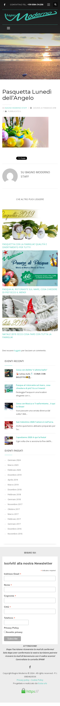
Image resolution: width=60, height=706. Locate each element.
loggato (17, 350)
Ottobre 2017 (14, 509)
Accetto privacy (14, 632)
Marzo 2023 (13, 465)
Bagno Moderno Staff (16, 108)
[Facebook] (4, 4)
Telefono (9, 617)
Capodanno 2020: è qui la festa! (31, 437)
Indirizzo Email (12, 573)
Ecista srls (42, 683)
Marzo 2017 (13, 514)
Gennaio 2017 (14, 523)
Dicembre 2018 (14, 489)
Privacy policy (23, 680)
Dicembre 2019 (14, 474)
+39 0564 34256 (35, 4)
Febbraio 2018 (14, 494)
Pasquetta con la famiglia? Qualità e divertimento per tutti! (24, 246)
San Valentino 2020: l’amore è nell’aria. (35, 422)
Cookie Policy (37, 680)
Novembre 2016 (15, 533)
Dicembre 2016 (14, 528)
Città (7, 606)
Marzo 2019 (13, 484)
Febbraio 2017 (14, 519)
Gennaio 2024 (14, 460)
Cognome (10, 595)
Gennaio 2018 (14, 499)
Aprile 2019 (13, 479)
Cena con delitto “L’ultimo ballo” (31, 369)
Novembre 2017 (15, 504)
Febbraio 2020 (14, 470)
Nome (8, 585)
